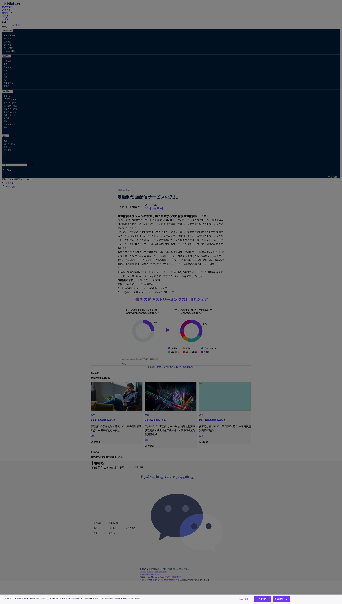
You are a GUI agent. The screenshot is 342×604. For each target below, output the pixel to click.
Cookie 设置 (243, 599)
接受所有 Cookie (281, 599)
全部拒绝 (262, 599)
